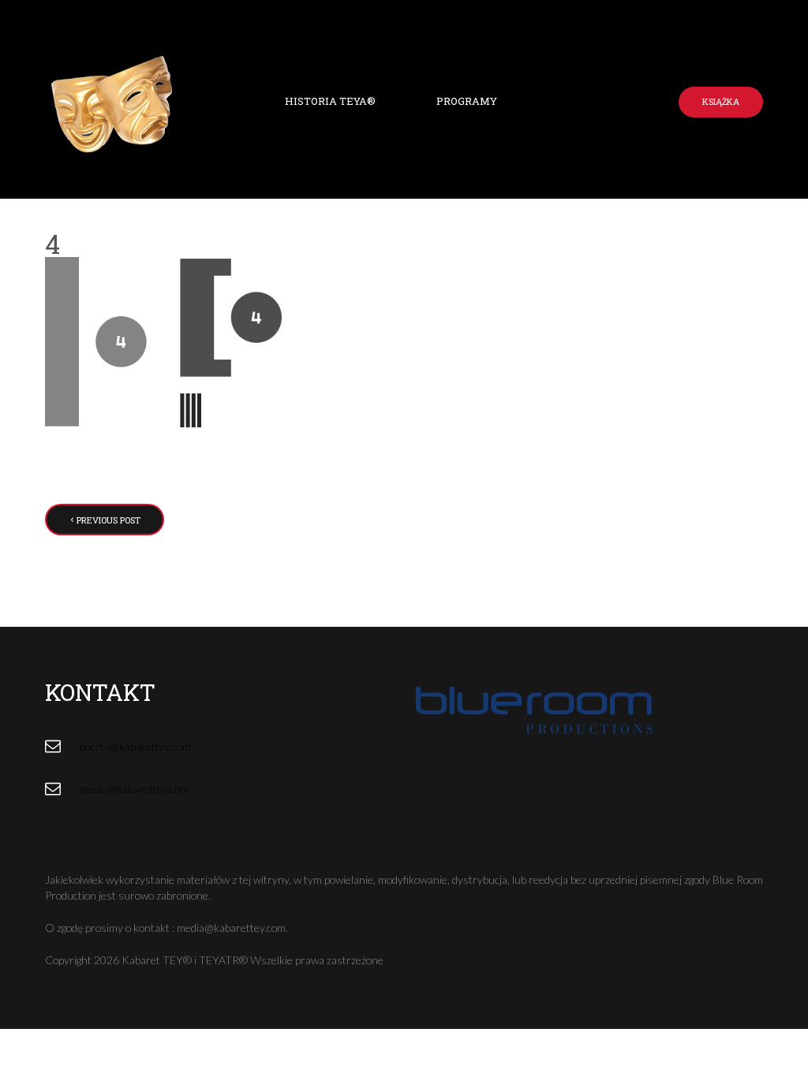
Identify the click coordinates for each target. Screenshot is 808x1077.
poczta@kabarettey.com (135, 746)
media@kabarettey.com (134, 789)
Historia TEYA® (330, 101)
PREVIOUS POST (108, 520)
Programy (466, 101)
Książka (720, 101)
